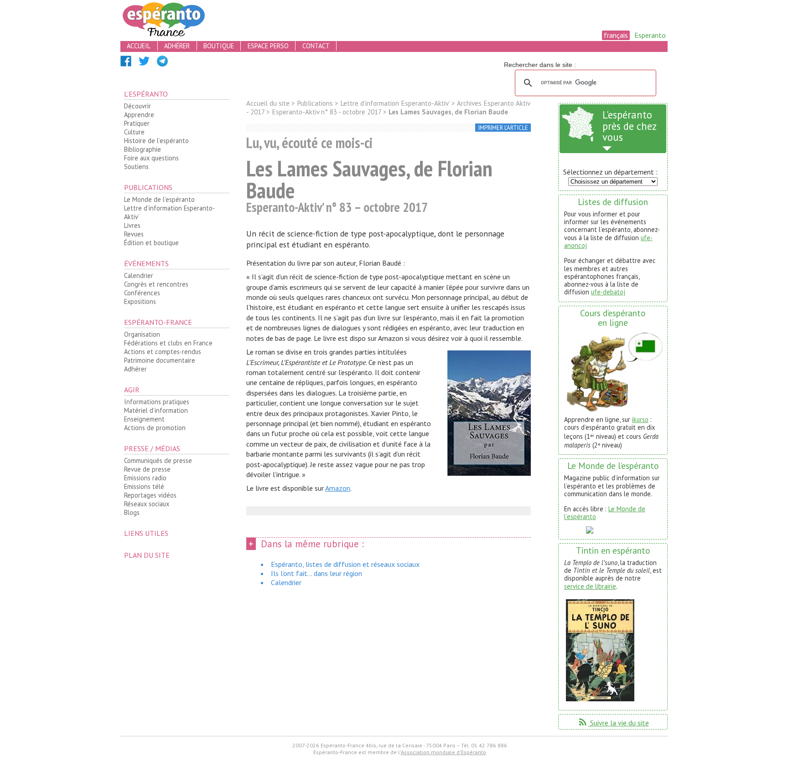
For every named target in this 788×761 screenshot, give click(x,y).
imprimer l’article (503, 128)
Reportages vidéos (150, 495)
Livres (132, 225)
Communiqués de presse (158, 460)
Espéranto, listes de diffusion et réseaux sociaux (345, 564)
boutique (218, 45)
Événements (146, 263)
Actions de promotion (155, 427)
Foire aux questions (151, 158)
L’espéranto (146, 93)
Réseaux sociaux (146, 503)
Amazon (337, 488)
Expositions (140, 301)
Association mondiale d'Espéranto (443, 752)
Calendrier (138, 275)
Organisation (142, 334)
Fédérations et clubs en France (168, 343)
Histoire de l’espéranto (156, 140)
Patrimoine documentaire (159, 360)
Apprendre (139, 114)
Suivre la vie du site (613, 722)
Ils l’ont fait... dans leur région (316, 573)
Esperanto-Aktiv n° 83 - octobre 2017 (326, 112)
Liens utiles (146, 533)
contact (316, 45)
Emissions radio (145, 477)
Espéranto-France (158, 322)
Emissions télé (144, 486)
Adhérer (135, 369)
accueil (138, 45)
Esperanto (650, 35)
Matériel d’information (156, 410)
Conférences (142, 292)
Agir (132, 389)
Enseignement (144, 419)
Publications (148, 187)
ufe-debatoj (608, 292)
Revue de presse (147, 469)
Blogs (132, 512)
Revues (134, 234)
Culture (134, 132)
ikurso (640, 419)
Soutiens (136, 166)
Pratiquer (137, 123)
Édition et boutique (151, 242)
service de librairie (590, 586)
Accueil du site (268, 103)
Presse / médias (152, 448)
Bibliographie (142, 149)
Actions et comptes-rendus (162, 351)
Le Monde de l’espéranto (159, 199)
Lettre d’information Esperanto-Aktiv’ (169, 212)
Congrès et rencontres (156, 284)
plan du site (147, 555)
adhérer (177, 45)
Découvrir (137, 106)
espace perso (268, 45)
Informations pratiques (156, 401)
